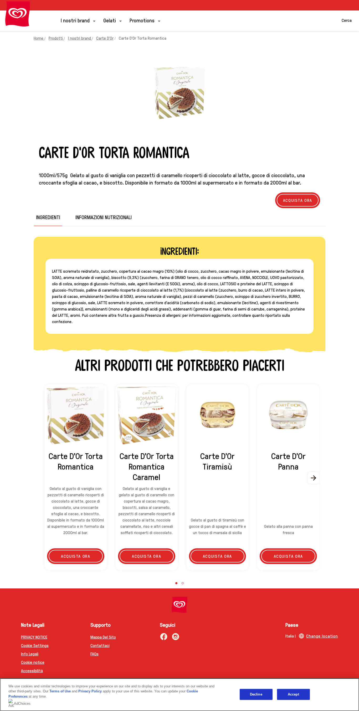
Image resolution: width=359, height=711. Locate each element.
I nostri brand (75, 20)
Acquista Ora (297, 200)
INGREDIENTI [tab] (48, 217)
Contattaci (100, 645)
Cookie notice (32, 662)
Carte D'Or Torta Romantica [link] (142, 38)
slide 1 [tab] (176, 583)
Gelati (109, 20)
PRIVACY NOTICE (34, 637)
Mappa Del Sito (103, 637)
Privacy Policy (90, 691)
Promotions (142, 20)
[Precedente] (45, 478)
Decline (256, 694)
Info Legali (29, 653)
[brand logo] (179, 605)
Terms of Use (60, 691)
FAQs (94, 653)
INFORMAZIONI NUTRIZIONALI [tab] (103, 217)
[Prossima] (313, 478)
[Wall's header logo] (17, 14)
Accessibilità (32, 670)
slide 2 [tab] (183, 583)
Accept (293, 694)
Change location (322, 636)
